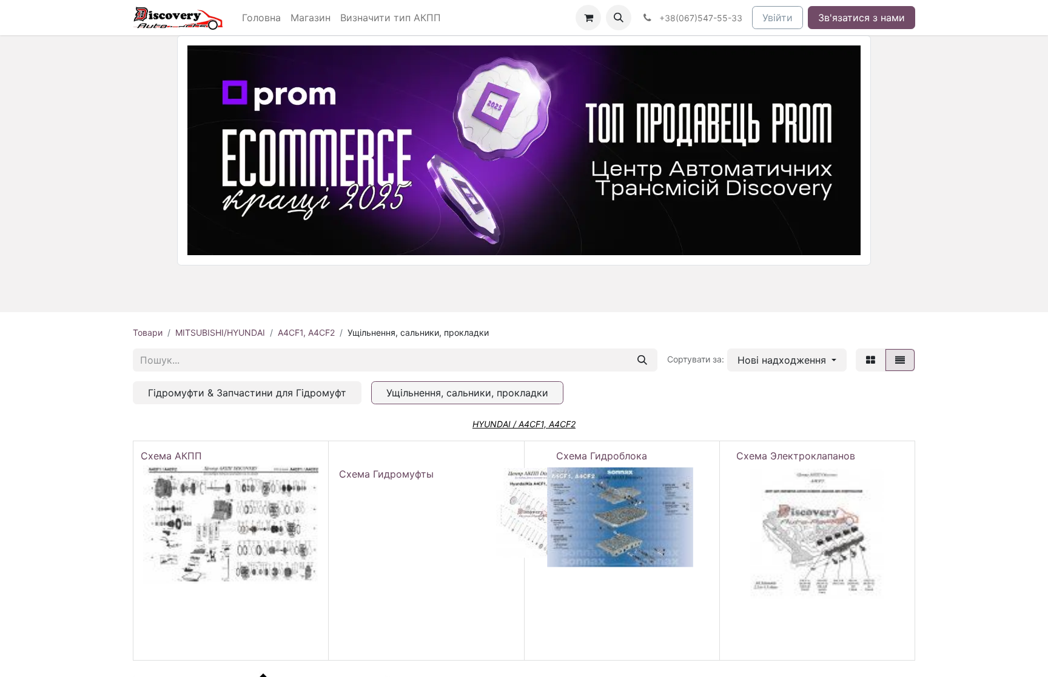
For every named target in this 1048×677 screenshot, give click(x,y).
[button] (618, 17)
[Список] (900, 360)
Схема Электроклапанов (795, 456)
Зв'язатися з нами (861, 18)
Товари (148, 332)
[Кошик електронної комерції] (588, 17)
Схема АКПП (174, 456)
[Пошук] (642, 360)
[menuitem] (261, 17)
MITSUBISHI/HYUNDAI (220, 332)
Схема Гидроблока (601, 456)
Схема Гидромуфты (386, 474)
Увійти (777, 18)
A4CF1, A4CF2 (306, 332)
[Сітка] (870, 360)
